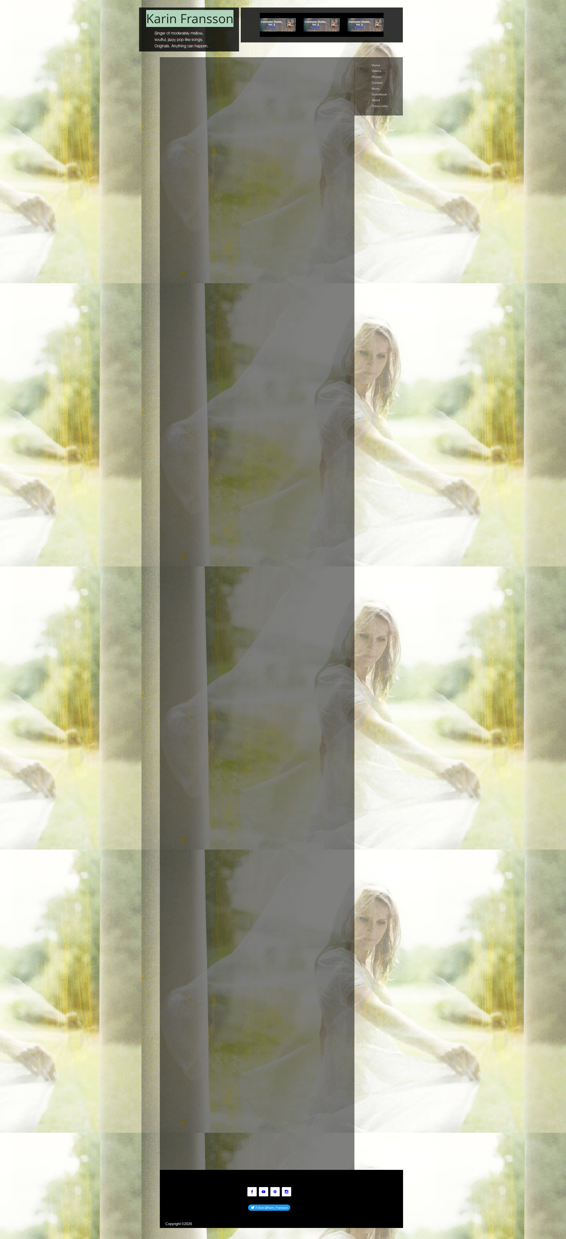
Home (376, 65)
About (376, 100)
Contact (377, 82)
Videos (376, 71)
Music (376, 88)
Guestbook (379, 94)
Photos (376, 77)
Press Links (380, 106)
